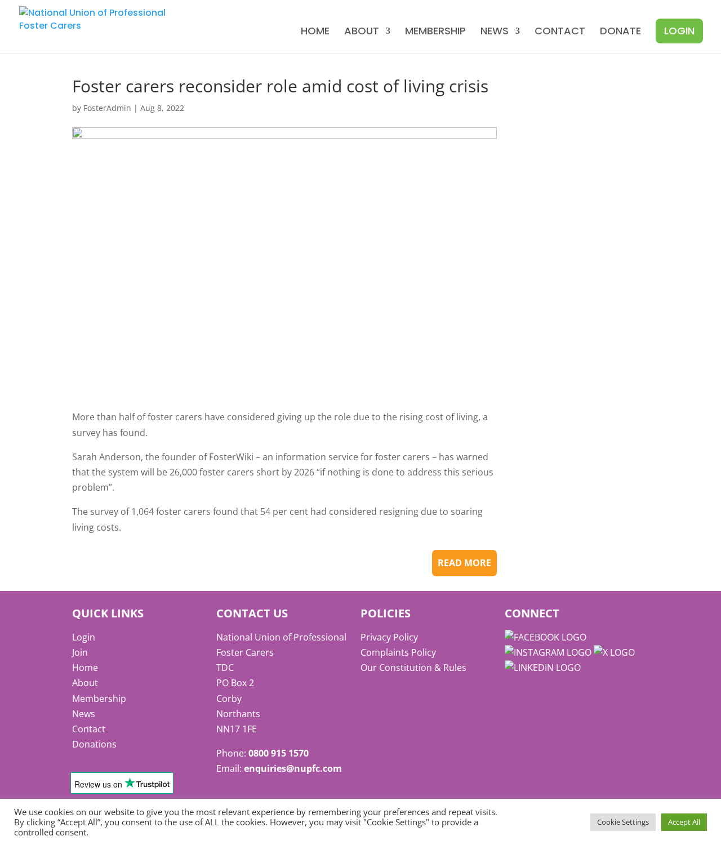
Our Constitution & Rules (413, 667)
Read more (464, 563)
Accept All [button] (684, 822)
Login (679, 31)
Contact (560, 32)
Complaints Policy (398, 652)
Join (80, 652)
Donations (94, 744)
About (361, 32)
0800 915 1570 (278, 753)
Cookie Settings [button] (623, 822)
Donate (620, 32)
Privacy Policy (389, 637)
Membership (435, 32)
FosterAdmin (107, 108)
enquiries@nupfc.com (293, 768)
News (494, 32)
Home (315, 32)
